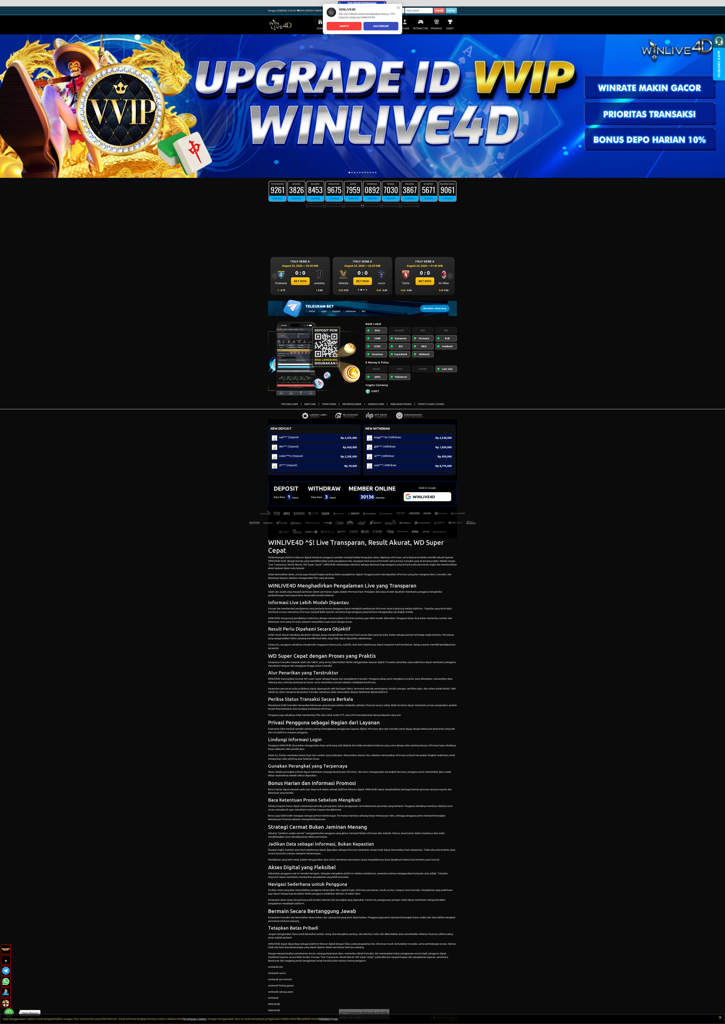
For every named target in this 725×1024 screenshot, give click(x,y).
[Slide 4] (357, 172)
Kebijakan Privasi (328, 1018)
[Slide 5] (360, 172)
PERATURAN (329, 404)
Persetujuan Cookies (194, 1018)
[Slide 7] (365, 172)
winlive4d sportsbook (280, 979)
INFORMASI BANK (351, 404)
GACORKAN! (381, 26)
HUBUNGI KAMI (376, 404)
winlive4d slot (275, 966)
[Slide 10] (373, 172)
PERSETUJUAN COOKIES (431, 404)
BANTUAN (310, 404)
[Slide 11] (375, 172)
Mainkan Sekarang (434, 308)
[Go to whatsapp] (9, 1013)
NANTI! (344, 26)
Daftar (451, 10)
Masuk (439, 10)
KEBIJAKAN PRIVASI (401, 404)
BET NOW (300, 281)
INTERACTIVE (420, 28)
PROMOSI (436, 28)
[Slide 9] (370, 172)
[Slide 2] (352, 172)
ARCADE (404, 28)
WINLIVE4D (274, 561)
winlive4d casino (277, 973)
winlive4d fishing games (281, 985)
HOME (320, 28)
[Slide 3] (354, 172)
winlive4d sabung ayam (280, 991)
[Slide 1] (349, 172)
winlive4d (273, 997)
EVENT (450, 28)
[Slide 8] (368, 172)
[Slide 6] (362, 172)
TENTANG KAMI (289, 404)
